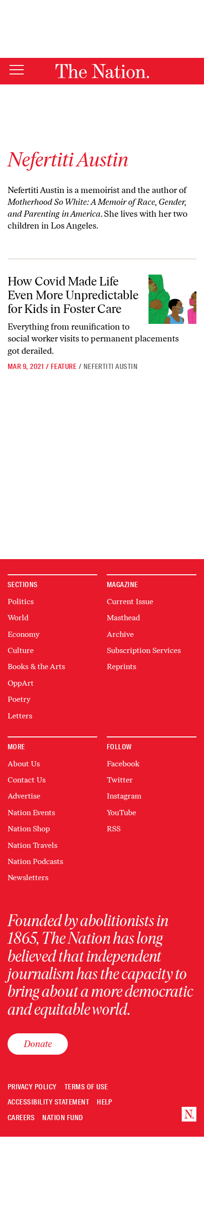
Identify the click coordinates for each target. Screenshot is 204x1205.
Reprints (121, 666)
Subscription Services (144, 650)
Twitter (120, 779)
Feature (63, 366)
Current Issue (130, 601)
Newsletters (28, 877)
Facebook (123, 763)
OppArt (21, 683)
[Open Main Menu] (16, 70)
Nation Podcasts (35, 861)
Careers (21, 1118)
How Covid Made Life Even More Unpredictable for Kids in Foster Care (73, 295)
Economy (23, 634)
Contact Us (27, 779)
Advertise (24, 795)
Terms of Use (86, 1087)
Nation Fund (62, 1118)
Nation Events (31, 812)
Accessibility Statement (48, 1102)
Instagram (124, 795)
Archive (120, 634)
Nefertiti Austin (110, 366)
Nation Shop (29, 828)
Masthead (123, 617)
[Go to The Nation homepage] (102, 71)
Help (104, 1102)
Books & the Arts (36, 666)
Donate (38, 1043)
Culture (21, 650)
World (18, 617)
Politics (21, 601)
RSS (114, 828)
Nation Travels (32, 845)
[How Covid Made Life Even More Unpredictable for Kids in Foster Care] (172, 299)
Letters (20, 715)
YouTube (121, 812)
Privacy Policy (32, 1087)
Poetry (19, 699)
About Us (24, 763)
